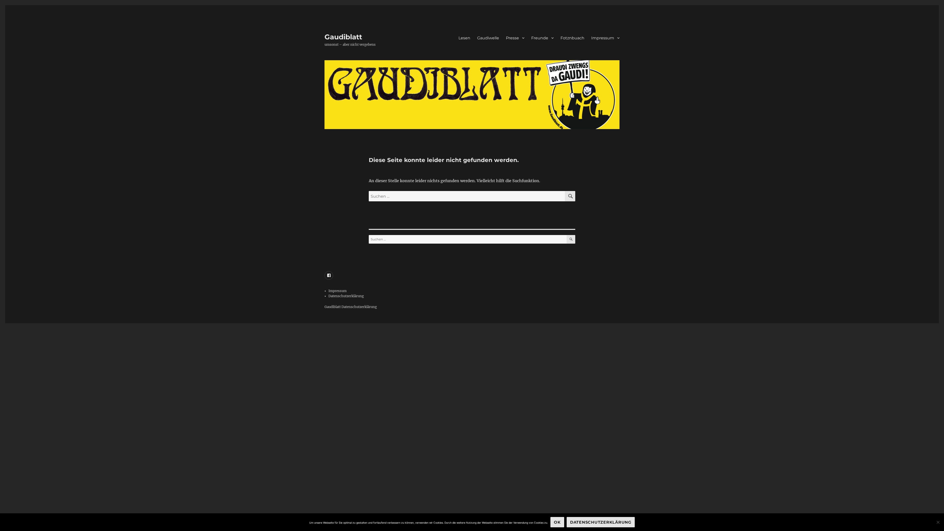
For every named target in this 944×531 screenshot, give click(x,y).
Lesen (464, 38)
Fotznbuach (572, 38)
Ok (557, 522)
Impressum (602, 38)
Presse (512, 38)
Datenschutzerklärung (346, 296)
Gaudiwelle (488, 38)
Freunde (539, 38)
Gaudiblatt (343, 37)
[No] (937, 522)
